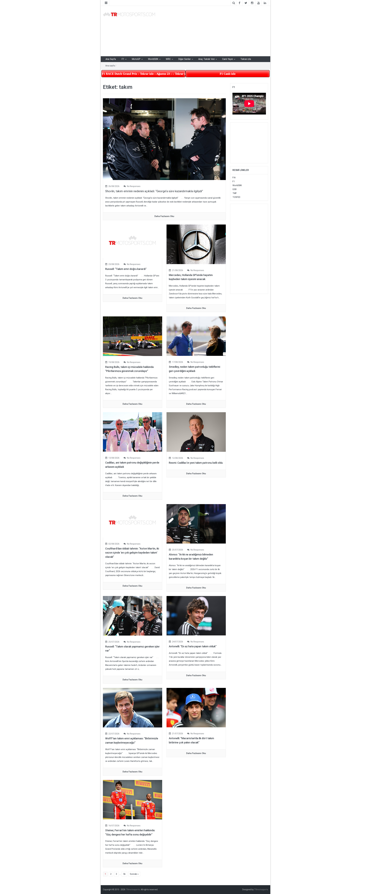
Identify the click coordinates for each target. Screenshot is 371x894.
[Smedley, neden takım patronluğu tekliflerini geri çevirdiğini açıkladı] (196, 336)
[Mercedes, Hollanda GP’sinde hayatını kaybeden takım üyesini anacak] (196, 244)
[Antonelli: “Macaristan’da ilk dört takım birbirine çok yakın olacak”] (196, 707)
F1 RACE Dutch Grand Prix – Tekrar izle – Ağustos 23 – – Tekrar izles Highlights (144, 73)
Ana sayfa (110, 65)
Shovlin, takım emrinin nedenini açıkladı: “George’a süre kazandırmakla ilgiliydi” (154, 191)
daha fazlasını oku (164, 216)
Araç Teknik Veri (206, 59)
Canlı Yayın (227, 59)
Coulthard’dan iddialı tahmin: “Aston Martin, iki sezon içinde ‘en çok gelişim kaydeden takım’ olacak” (132, 552)
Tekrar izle (245, 59)
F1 (123, 59)
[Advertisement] (42, 33)
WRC (168, 59)
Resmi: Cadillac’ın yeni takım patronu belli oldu (196, 462)
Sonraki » (134, 874)
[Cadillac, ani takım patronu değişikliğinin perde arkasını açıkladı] (132, 431)
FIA (234, 177)
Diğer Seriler (184, 59)
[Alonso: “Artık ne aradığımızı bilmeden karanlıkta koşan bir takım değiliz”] (196, 523)
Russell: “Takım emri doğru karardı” (126, 268)
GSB (234, 189)
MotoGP (136, 59)
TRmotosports (133, 889)
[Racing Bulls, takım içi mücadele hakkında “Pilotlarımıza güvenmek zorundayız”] (132, 336)
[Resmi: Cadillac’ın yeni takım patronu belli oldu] (196, 431)
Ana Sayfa (111, 59)
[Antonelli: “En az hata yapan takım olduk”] (196, 615)
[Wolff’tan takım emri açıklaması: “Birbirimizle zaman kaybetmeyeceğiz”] (132, 707)
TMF (234, 193)
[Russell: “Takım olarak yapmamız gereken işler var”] (132, 615)
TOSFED (236, 197)
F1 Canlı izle (227, 73)
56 (124, 874)
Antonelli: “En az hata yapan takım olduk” (193, 646)
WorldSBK (153, 59)
